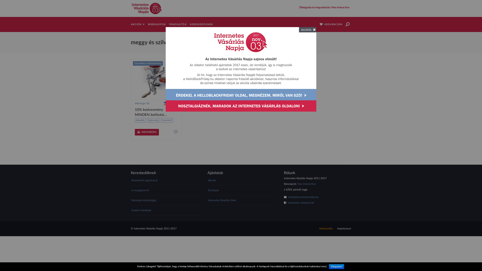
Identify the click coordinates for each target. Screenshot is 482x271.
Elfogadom (336, 266)
